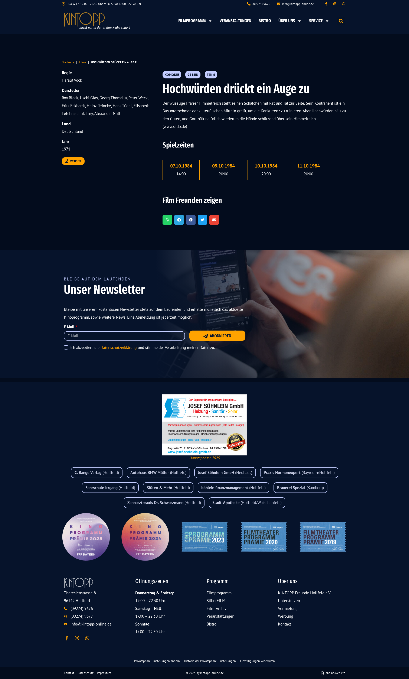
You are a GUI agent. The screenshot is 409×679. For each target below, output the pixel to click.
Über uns (286, 20)
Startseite (68, 62)
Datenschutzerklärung (119, 347)
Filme (82, 62)
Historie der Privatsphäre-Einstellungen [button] (210, 661)
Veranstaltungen (235, 20)
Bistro (265, 20)
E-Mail (69, 327)
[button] (341, 21)
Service (316, 20)
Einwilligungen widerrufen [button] (257, 661)
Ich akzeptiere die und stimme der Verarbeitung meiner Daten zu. (142, 347)
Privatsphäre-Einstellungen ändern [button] (157, 661)
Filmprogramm (192, 20)
